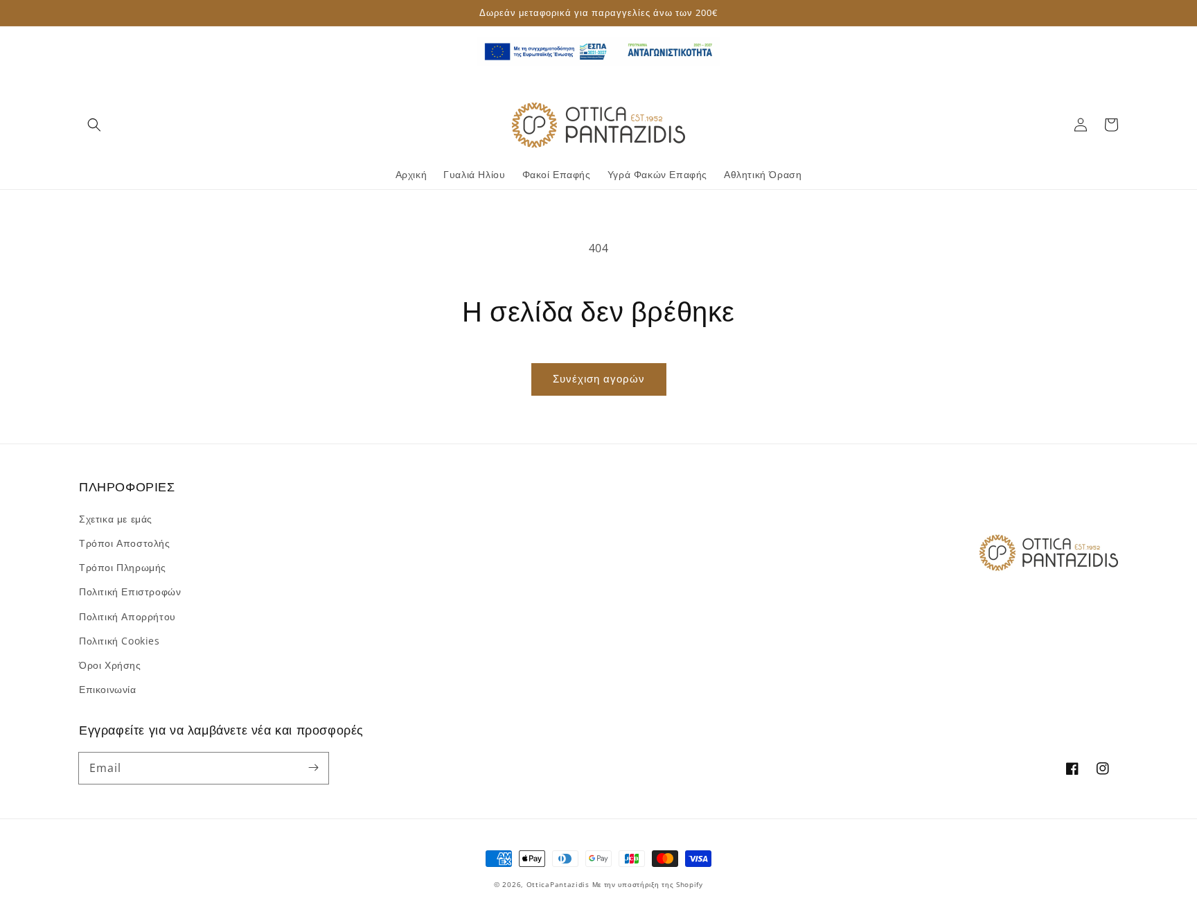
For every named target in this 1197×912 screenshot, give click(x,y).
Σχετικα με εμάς (115, 518)
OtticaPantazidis (557, 884)
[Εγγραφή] (313, 768)
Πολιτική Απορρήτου (127, 616)
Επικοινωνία (107, 689)
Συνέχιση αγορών (599, 378)
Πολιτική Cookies (119, 640)
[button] (94, 124)
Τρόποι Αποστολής (124, 543)
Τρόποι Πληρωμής (122, 567)
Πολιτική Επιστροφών (130, 591)
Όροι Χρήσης (110, 665)
